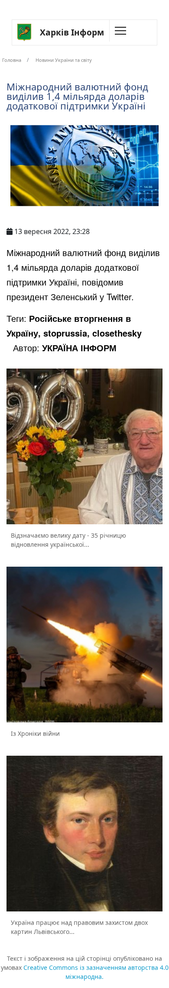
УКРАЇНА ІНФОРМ (79, 347)
